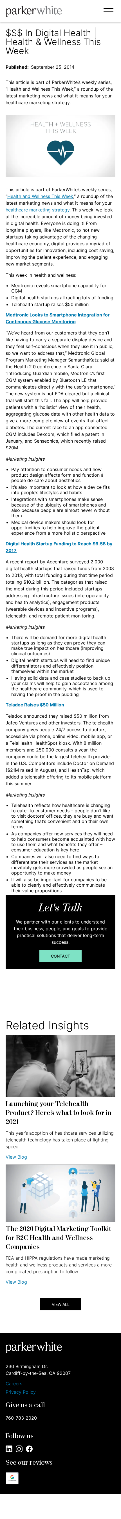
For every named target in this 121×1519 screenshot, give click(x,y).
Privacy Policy (21, 1392)
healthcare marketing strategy (38, 210)
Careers (14, 1383)
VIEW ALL (61, 1304)
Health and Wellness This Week (40, 196)
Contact (60, 956)
